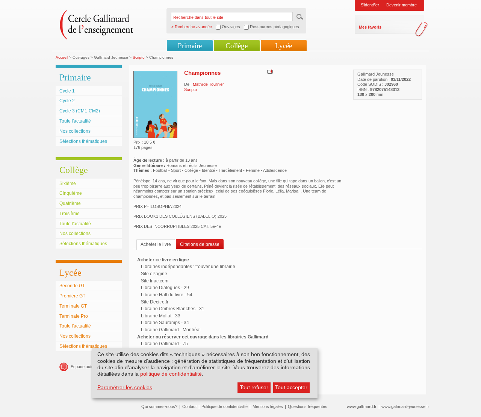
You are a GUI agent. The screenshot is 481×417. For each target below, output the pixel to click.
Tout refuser (254, 387)
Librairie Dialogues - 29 (165, 287)
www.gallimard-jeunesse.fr (405, 406)
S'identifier (370, 5)
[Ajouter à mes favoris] (269, 71)
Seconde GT (72, 285)
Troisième (69, 213)
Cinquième (70, 193)
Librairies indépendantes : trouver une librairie (188, 266)
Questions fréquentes (307, 406)
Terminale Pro (73, 316)
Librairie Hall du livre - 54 (166, 294)
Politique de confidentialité (224, 406)
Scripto (139, 57)
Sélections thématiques (83, 141)
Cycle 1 (67, 91)
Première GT (72, 296)
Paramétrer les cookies (124, 387)
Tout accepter (291, 387)
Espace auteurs (85, 366)
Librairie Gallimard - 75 (164, 343)
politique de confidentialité (171, 374)
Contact (189, 406)
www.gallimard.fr (362, 406)
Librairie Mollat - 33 (160, 315)
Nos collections (75, 131)
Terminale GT (73, 306)
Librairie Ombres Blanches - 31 (172, 308)
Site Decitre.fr (154, 302)
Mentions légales (268, 406)
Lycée (283, 46)
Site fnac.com (154, 281)
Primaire (190, 46)
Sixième (67, 183)
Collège (236, 46)
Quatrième (70, 203)
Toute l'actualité (75, 121)
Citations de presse (199, 244)
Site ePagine (154, 273)
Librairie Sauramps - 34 (165, 322)
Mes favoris (370, 27)
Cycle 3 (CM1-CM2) (79, 111)
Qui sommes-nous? (159, 406)
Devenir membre (401, 5)
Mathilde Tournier (208, 84)
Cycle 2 (67, 100)
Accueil (62, 57)
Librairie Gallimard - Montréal (171, 329)
